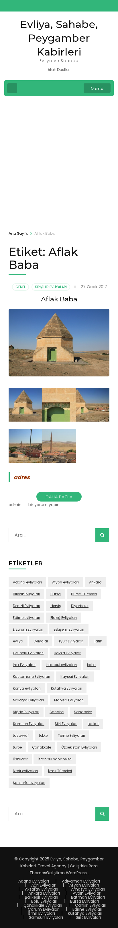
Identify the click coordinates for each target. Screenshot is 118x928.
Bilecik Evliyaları (26, 594)
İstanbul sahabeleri (55, 759)
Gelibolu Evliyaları (28, 652)
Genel (20, 286)
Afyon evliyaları (65, 582)
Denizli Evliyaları (26, 605)
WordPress (76, 873)
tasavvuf (21, 735)
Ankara (95, 582)
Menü (97, 88)
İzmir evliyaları (25, 770)
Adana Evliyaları (33, 881)
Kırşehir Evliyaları (51, 286)
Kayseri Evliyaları (74, 676)
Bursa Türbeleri (84, 594)
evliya (18, 641)
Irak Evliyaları (24, 664)
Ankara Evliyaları (44, 893)
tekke (43, 735)
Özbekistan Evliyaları (79, 747)
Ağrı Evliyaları (43, 885)
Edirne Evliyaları (87, 909)
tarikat (93, 723)
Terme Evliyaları (71, 735)
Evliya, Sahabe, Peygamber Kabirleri (59, 38)
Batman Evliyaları (88, 897)
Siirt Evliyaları (66, 723)
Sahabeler (83, 711)
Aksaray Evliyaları (41, 889)
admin (15, 505)
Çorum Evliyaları (44, 909)
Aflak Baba (59, 299)
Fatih (98, 641)
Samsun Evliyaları (28, 723)
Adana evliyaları (27, 582)
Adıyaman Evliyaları (81, 881)
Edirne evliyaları (26, 617)
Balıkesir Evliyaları (41, 897)
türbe (17, 747)
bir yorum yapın (43, 505)
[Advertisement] (59, 162)
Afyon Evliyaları (84, 885)
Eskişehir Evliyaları (69, 629)
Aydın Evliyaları (87, 893)
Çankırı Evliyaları (90, 905)
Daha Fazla (59, 496)
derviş (55, 605)
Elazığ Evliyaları (63, 617)
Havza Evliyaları (67, 652)
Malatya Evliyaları (28, 700)
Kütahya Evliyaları (66, 688)
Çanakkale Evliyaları (42, 905)
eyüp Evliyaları (70, 641)
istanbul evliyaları (61, 664)
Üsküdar (20, 759)
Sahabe (57, 711)
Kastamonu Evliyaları (31, 676)
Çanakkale (41, 747)
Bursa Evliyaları (84, 901)
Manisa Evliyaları (69, 700)
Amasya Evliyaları (88, 889)
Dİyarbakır (79, 605)
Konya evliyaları (27, 688)
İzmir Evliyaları (41, 913)
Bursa (55, 594)
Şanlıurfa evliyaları (29, 782)
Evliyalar (41, 641)
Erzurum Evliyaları (28, 629)
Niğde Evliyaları (26, 711)
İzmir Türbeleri (60, 770)
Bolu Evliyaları (44, 901)
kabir (91, 664)
